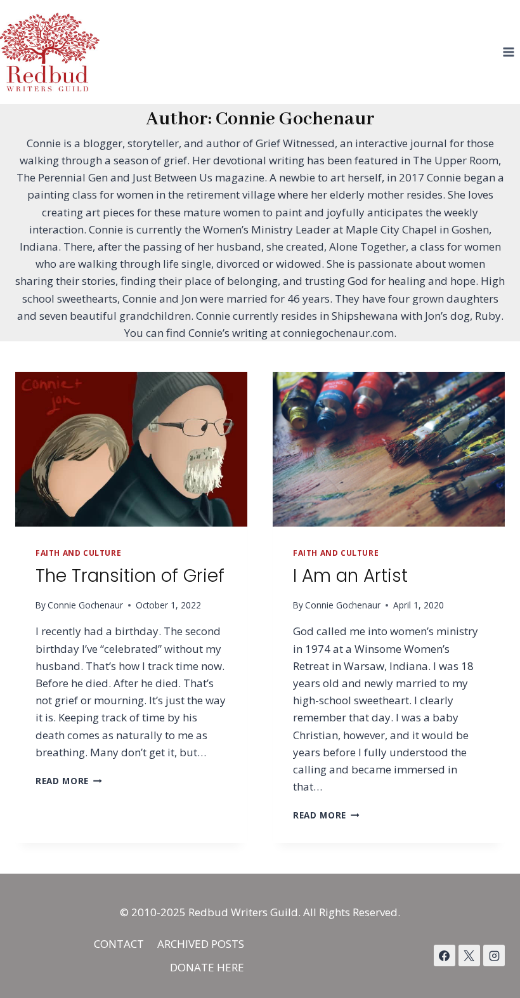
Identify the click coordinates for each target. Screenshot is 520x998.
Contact (119, 943)
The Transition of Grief (130, 575)
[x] (444, 955)
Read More (69, 781)
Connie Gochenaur (85, 605)
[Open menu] (508, 52)
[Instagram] (494, 955)
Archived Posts (200, 943)
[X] (469, 955)
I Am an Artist (350, 575)
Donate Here (207, 967)
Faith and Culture (78, 553)
